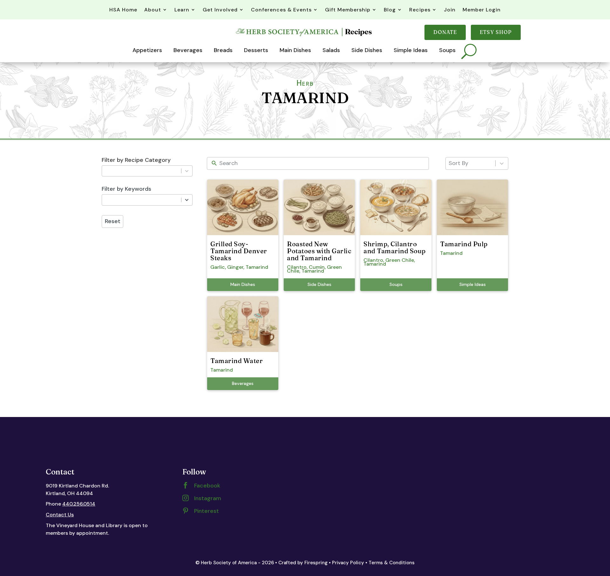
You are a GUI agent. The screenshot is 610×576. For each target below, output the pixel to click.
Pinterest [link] (206, 511)
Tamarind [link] (257, 267)
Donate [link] (445, 32)
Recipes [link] (419, 9)
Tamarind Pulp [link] (464, 244)
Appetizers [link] (147, 50)
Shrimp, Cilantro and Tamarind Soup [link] (394, 247)
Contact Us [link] (60, 514)
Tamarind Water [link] (236, 361)
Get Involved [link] (220, 9)
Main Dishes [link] (295, 50)
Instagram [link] (207, 498)
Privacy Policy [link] (348, 562)
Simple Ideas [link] (411, 50)
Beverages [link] (187, 50)
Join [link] (450, 9)
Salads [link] (331, 50)
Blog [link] (390, 9)
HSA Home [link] (123, 9)
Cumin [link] (317, 267)
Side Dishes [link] (366, 50)
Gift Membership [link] (347, 9)
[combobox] (141, 171)
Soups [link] (447, 50)
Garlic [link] (217, 267)
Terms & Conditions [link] (392, 562)
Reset (112, 221)
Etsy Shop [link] (496, 32)
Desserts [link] (256, 50)
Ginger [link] (235, 267)
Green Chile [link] (399, 260)
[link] (305, 36)
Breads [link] (223, 50)
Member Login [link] (482, 9)
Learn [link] (181, 9)
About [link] (152, 9)
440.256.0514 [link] (78, 503)
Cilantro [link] (297, 267)
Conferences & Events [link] (281, 9)
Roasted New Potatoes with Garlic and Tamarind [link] (319, 251)
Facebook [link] (207, 485)
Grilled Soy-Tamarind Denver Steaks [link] (238, 251)
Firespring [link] (316, 562)
